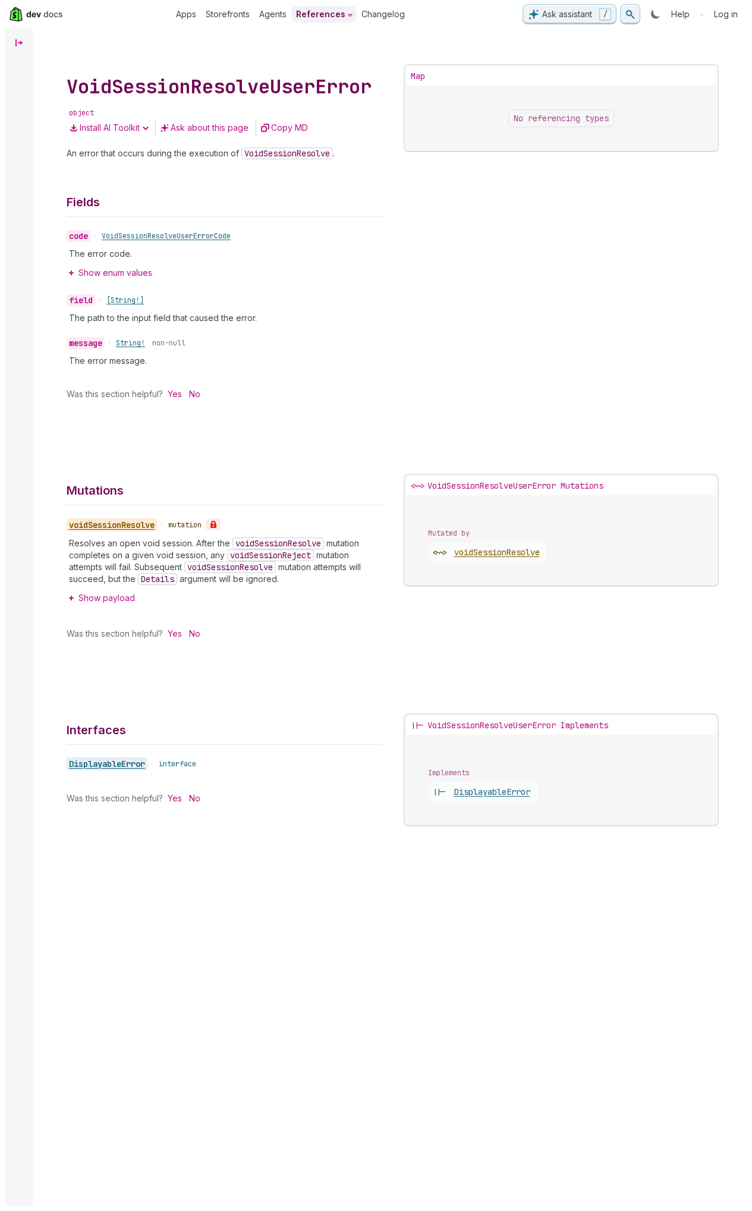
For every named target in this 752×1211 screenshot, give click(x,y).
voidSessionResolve (497, 552)
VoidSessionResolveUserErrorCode (166, 236)
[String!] (125, 300)
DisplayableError (107, 764)
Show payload (106, 598)
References (320, 14)
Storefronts (228, 14)
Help (680, 14)
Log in (726, 14)
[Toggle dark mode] (656, 14)
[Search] (630, 14)
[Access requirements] (213, 524)
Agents (273, 14)
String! (130, 343)
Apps (186, 14)
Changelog (383, 14)
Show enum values (115, 273)
